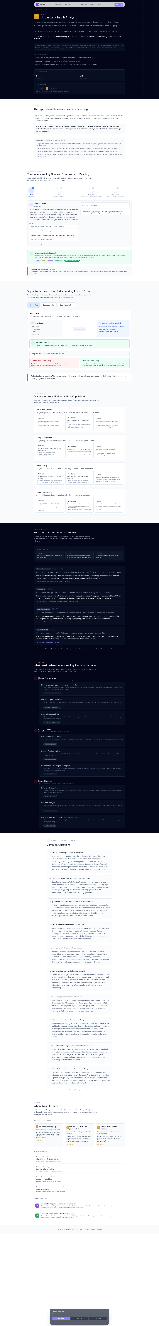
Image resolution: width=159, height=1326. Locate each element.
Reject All (79, 1318)
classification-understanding (52, 693)
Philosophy (58, 4)
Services (83, 4)
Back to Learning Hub (41, 10)
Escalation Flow (49, 305)
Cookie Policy (84, 1322)
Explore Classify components (37, 244)
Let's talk (87, 1090)
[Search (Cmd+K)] (112, 4)
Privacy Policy (74, 1322)
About (100, 4)
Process (92, 4)
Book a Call (118, 4)
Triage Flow (34, 305)
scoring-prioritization (50, 744)
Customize (98, 1318)
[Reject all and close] (105, 1312)
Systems (67, 4)
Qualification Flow (67, 305)
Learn (75, 4)
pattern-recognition (50, 796)
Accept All (61, 1318)
